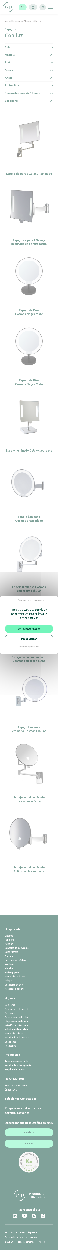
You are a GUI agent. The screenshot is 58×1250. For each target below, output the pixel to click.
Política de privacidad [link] (29, 646)
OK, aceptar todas (29, 628)
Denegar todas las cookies (31, 600)
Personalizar (29, 638)
